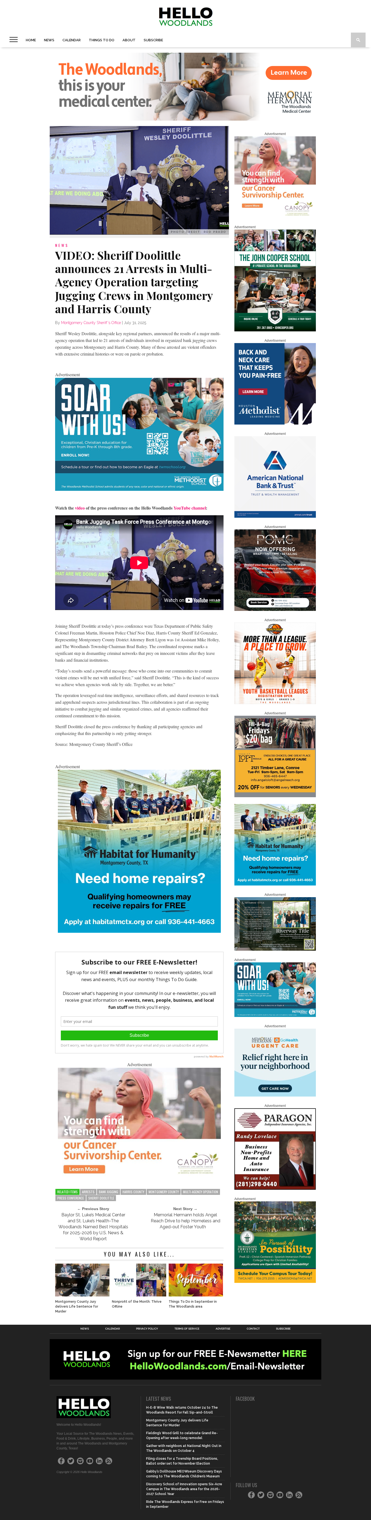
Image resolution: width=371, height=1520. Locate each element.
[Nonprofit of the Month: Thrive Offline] (139, 1295)
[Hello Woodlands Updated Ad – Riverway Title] (275, 949)
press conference (70, 1198)
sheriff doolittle (101, 1198)
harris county (133, 1191)
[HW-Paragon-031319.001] (275, 1189)
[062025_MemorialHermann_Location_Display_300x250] (275, 1095)
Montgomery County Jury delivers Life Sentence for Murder (76, 1306)
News (49, 40)
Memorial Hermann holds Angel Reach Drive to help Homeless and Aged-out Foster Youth (185, 1220)
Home (31, 40)
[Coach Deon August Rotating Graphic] (275, 703)
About (129, 40)
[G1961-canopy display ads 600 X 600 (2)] (275, 217)
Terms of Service (186, 1328)
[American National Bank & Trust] (275, 517)
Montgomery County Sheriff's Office (91, 323)
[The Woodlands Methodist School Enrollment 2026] (139, 489)
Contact (253, 1328)
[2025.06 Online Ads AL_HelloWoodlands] (275, 796)
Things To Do (101, 40)
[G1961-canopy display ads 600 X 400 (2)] (139, 1174)
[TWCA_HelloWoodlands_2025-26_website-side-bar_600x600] (275, 1282)
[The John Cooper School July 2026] (275, 330)
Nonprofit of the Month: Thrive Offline (137, 1304)
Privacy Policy (147, 1328)
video (80, 508)
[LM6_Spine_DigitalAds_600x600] (275, 423)
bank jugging (108, 1191)
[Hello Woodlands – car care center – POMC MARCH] (275, 610)
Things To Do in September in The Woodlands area (193, 1304)
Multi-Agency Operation (200, 1191)
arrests (88, 1191)
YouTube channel (190, 508)
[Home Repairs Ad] (139, 931)
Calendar (71, 40)
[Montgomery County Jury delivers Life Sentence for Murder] (82, 1295)
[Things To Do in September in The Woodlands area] (196, 1295)
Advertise (223, 1328)
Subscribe (153, 40)
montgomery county (164, 1191)
